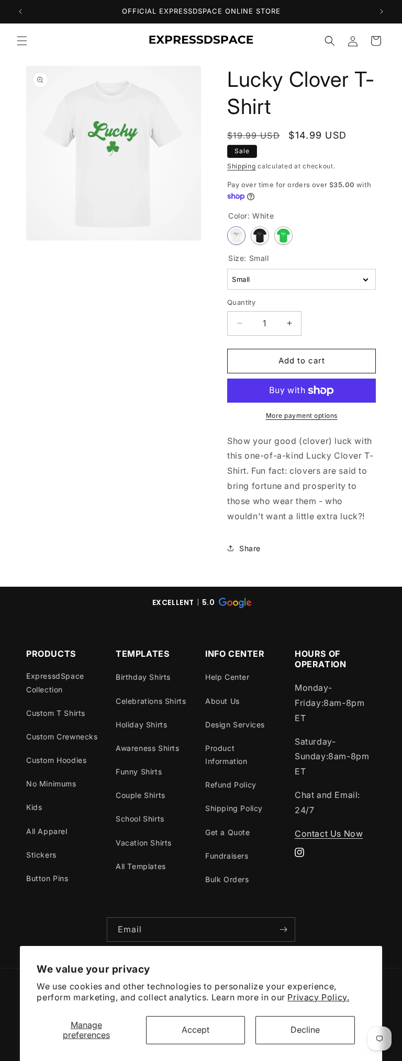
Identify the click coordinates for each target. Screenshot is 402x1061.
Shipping (241, 166)
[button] (22, 40)
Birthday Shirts (143, 676)
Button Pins (47, 878)
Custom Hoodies (56, 760)
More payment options (302, 415)
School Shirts (140, 818)
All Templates (141, 866)
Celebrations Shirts (151, 701)
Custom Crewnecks (62, 736)
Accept (195, 1029)
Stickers (41, 854)
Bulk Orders (227, 879)
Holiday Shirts (141, 724)
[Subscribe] (283, 929)
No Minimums (51, 783)
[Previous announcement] (20, 11)
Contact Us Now (329, 833)
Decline (305, 1029)
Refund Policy (230, 784)
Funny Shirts (139, 771)
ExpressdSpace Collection (55, 682)
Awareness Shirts (148, 748)
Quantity (241, 302)
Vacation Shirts (144, 842)
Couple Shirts (140, 795)
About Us (222, 701)
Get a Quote (227, 832)
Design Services (235, 724)
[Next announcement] (381, 11)
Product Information (226, 755)
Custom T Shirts (55, 713)
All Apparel (47, 831)
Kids (34, 807)
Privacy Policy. (318, 997)
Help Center (227, 676)
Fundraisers (227, 855)
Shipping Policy (234, 808)
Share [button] (250, 548)
